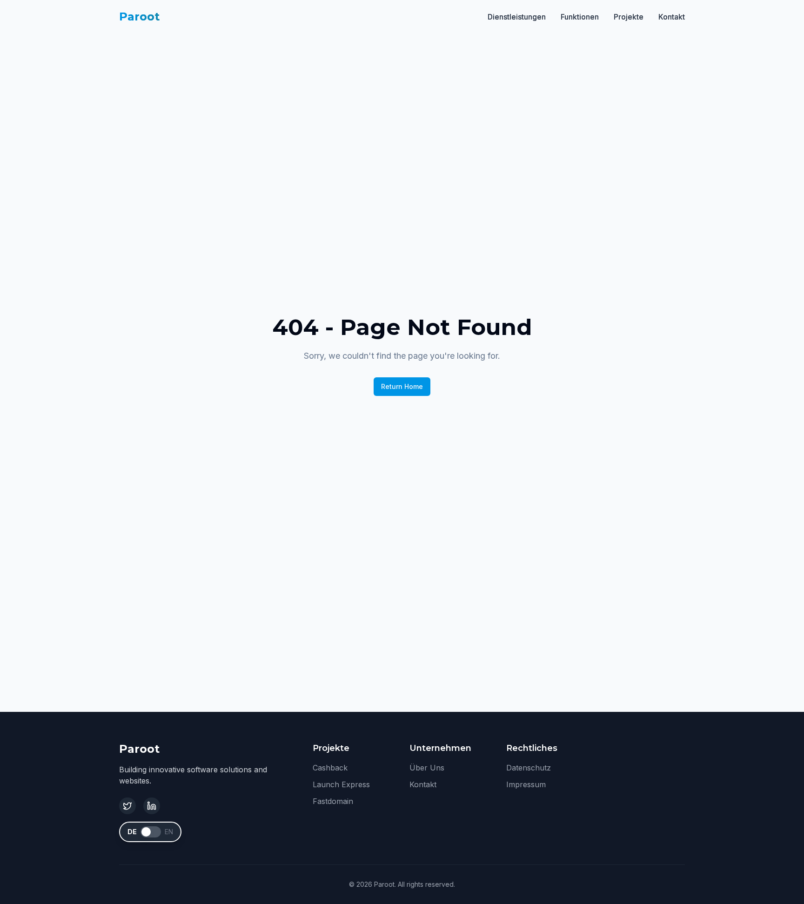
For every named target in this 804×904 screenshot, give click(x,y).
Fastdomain (333, 801)
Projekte (628, 16)
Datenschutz (528, 767)
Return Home (402, 386)
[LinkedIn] (151, 805)
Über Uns (426, 767)
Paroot (139, 16)
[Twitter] (127, 805)
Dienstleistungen (517, 16)
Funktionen (580, 16)
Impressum (526, 784)
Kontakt (671, 16)
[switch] (151, 831)
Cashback (330, 767)
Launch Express (341, 784)
